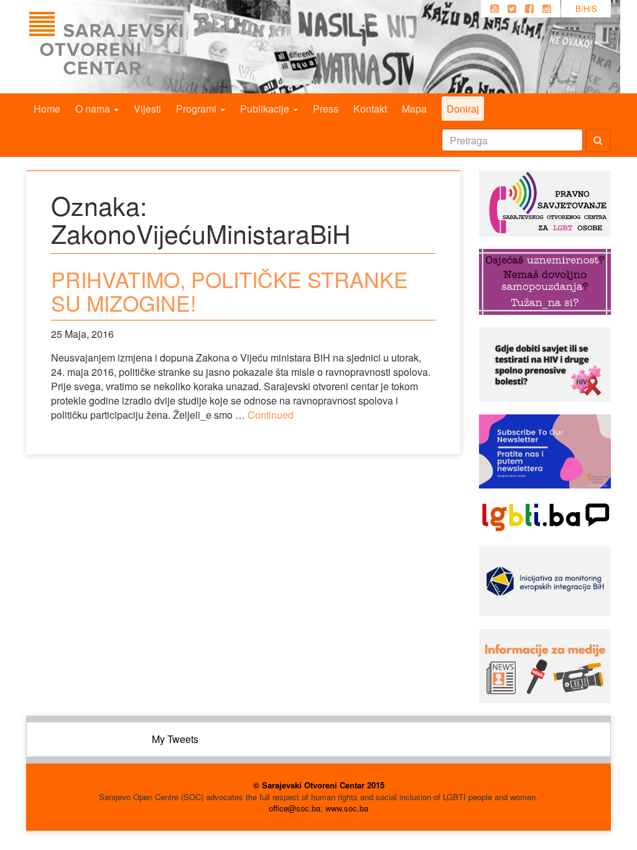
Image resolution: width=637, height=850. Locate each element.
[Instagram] (546, 8)
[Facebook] (529, 8)
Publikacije (266, 108)
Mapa (414, 108)
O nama (94, 108)
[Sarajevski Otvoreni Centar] (131, 46)
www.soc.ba (346, 808)
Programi (197, 108)
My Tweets (175, 739)
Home (47, 108)
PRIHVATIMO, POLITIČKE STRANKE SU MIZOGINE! (229, 290)
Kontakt (370, 108)
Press (325, 108)
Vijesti (147, 108)
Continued (271, 415)
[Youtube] (494, 8)
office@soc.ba (294, 808)
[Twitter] (511, 8)
